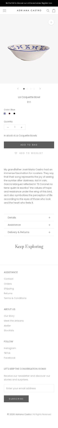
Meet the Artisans (14, 320)
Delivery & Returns (18, 232)
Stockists (9, 330)
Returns (8, 293)
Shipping (9, 288)
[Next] (40, 88)
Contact (8, 278)
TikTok (7, 353)
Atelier (7, 325)
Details (12, 217)
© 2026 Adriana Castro (19, 414)
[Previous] (17, 88)
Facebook (9, 357)
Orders (8, 283)
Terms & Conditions (15, 298)
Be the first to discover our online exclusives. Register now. (29, 3)
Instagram (10, 348)
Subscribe (16, 398)
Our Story (9, 315)
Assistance (14, 224)
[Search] (48, 10)
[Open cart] (53, 10)
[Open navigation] (4, 10)
